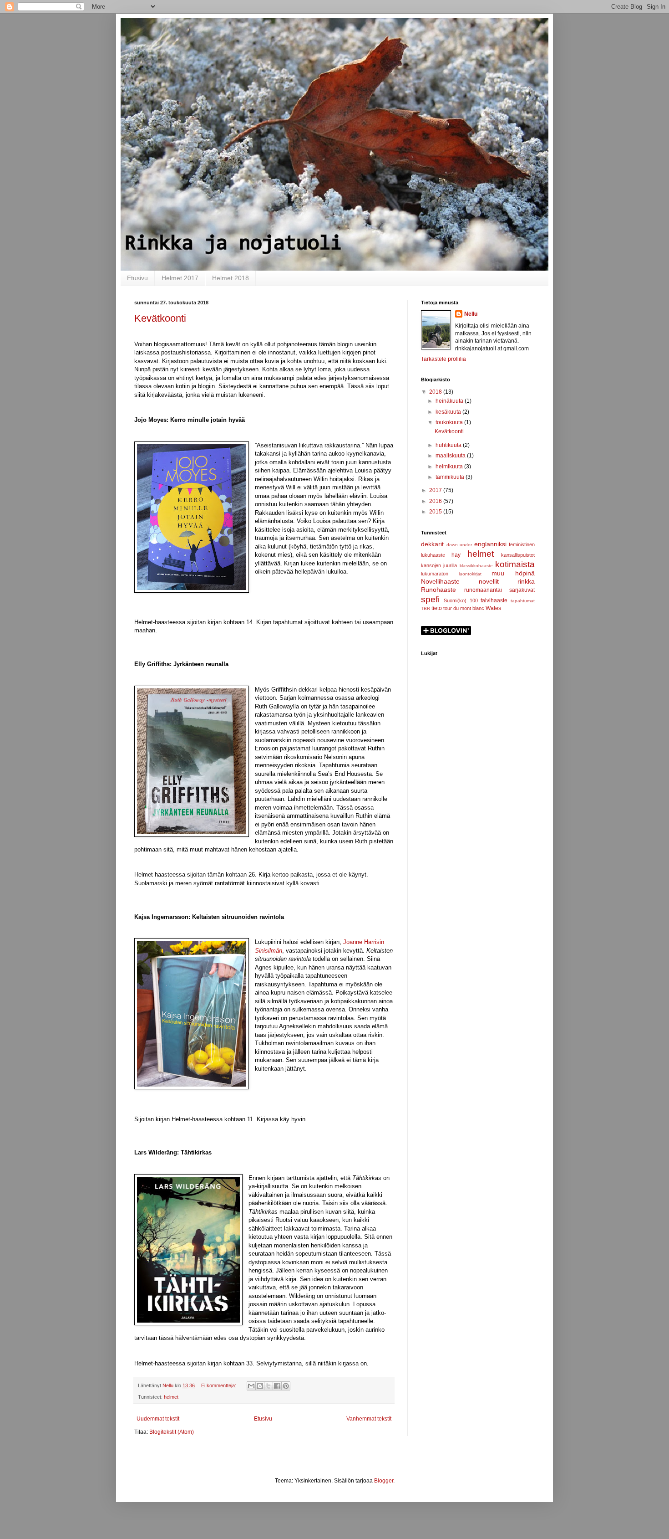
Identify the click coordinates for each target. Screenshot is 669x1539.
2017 (436, 490)
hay (456, 555)
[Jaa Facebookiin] (277, 1385)
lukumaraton (434, 573)
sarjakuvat (522, 590)
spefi (430, 599)
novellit (489, 581)
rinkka (526, 581)
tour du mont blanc (463, 608)
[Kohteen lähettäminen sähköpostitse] (251, 1385)
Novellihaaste (440, 581)
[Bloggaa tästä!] (259, 1385)
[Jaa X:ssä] (268, 1385)
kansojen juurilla (439, 565)
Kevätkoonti (160, 318)
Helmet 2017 (180, 278)
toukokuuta (450, 422)
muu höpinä (513, 573)
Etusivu (137, 278)
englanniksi (490, 544)
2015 (436, 511)
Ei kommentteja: (219, 1385)
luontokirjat (470, 573)
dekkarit (432, 544)
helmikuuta (450, 466)
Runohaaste (438, 589)
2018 (436, 392)
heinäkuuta (450, 401)
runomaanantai (483, 590)
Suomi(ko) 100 (461, 600)
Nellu (470, 314)
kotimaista (515, 564)
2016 (436, 501)
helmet (171, 1397)
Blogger (383, 1480)
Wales (493, 608)
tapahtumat (523, 600)
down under (459, 544)
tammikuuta (451, 477)
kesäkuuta (449, 412)
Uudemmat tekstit (158, 1419)
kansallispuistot (518, 555)
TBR (425, 608)
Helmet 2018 (230, 278)
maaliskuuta (451, 455)
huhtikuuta (449, 445)
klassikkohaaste (476, 565)
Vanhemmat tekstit (368, 1419)
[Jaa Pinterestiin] (285, 1385)
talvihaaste (494, 600)
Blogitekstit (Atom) (171, 1432)
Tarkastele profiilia (443, 359)
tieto (436, 608)
